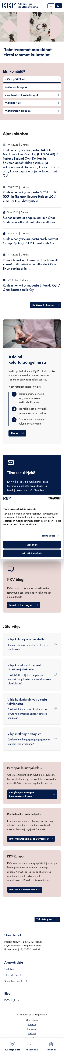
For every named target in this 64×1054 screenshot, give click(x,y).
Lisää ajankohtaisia (43, 305)
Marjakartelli (13, 103)
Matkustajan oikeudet (18, 111)
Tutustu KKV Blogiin (20, 605)
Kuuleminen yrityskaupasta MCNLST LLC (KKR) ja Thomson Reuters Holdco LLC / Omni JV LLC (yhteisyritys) (30, 196)
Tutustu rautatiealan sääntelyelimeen (29, 839)
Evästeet (32, 1033)
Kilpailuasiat (32, 1049)
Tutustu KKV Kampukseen (25, 890)
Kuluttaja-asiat (12, 1049)
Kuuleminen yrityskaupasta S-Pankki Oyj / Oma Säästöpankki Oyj (31, 287)
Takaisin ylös (44, 919)
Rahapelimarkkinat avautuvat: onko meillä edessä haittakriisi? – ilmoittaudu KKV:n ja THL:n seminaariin (31, 264)
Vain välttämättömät (32, 553)
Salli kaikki (32, 544)
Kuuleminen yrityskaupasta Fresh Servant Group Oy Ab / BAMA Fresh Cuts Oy (30, 241)
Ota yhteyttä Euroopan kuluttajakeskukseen (26, 794)
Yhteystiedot (32, 1019)
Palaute (32, 1024)
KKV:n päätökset (15, 79)
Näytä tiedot (48, 535)
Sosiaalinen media (14, 981)
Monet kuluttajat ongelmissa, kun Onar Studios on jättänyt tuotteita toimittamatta (30, 220)
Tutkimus (51, 1049)
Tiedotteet (9, 969)
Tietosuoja (32, 1029)
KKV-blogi (9, 1000)
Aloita (14, 433)
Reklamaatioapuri (16, 87)
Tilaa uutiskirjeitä (13, 975)
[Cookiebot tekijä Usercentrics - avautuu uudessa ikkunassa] (48, 499)
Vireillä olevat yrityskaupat (21, 95)
